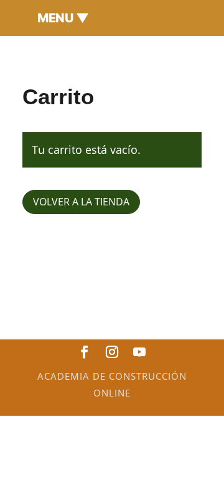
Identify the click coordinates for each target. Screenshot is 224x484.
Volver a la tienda (81, 201)
